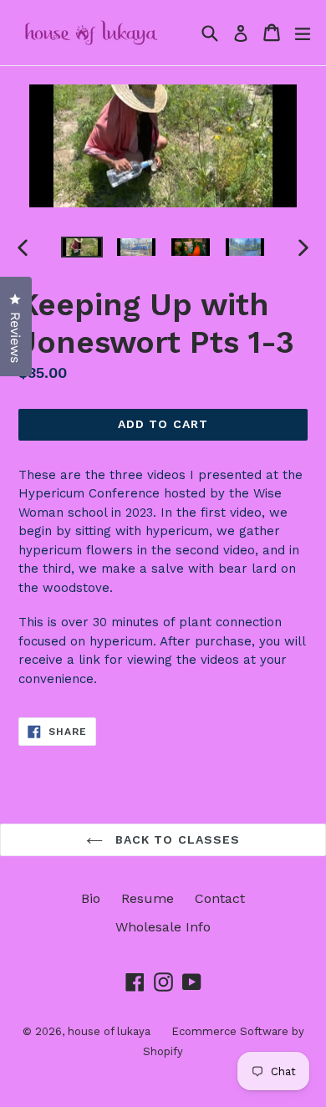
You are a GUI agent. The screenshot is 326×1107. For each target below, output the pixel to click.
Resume (147, 898)
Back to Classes (176, 839)
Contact (220, 898)
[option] (81, 247)
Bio (90, 898)
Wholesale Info (163, 927)
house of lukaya (109, 1031)
